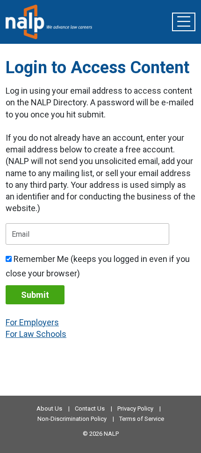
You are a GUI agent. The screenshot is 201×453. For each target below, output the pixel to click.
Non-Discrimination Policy (72, 418)
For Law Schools (36, 334)
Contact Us (90, 408)
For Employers (32, 322)
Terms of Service (141, 418)
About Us (49, 408)
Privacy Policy (135, 408)
